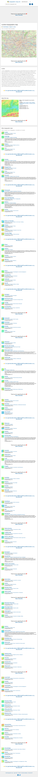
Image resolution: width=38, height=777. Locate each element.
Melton (20, 529)
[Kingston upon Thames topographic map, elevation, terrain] (3, 564)
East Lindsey (20, 749)
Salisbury (14, 358)
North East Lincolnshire (17, 327)
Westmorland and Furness (17, 557)
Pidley (6, 760)
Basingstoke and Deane (21, 514)
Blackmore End (8, 713)
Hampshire (15, 191)
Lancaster (7, 450)
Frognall (6, 466)
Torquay (6, 224)
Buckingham (7, 552)
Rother (19, 710)
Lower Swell (7, 677)
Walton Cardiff (8, 591)
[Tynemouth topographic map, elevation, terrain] (3, 319)
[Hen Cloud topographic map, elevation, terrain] (3, 404)
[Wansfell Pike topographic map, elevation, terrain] (3, 559)
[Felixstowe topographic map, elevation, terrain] (3, 342)
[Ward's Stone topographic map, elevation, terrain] (3, 580)
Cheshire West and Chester (17, 377)
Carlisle (14, 478)
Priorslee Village (8, 233)
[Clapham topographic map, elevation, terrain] (3, 251)
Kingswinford (7, 454)
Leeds (6, 458)
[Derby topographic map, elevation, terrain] (3, 568)
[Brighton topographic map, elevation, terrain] (3, 145)
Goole (6, 330)
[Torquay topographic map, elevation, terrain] (3, 225)
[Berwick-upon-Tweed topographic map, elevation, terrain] (3, 346)
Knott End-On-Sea (9, 298)
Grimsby (6, 326)
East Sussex (15, 710)
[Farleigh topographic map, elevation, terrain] (3, 303)
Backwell (20, 303)
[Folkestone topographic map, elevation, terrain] (3, 428)
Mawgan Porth (8, 167)
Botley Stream (8, 704)
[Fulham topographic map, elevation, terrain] (3, 408)
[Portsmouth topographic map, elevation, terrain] (3, 193)
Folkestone (7, 427)
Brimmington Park (8, 606)
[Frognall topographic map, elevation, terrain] (3, 467)
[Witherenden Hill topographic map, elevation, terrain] (3, 710)
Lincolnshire (15, 467)
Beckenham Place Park (9, 602)
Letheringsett (8, 611)
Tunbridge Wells (17, 198)
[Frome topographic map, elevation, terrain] (3, 541)
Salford (14, 280)
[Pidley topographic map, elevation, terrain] (3, 761)
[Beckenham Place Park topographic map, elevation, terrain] (3, 603)
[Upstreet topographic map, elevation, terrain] (3, 729)
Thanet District (17, 753)
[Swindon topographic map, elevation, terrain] (3, 162)
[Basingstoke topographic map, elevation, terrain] (3, 516)
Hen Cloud (7, 403)
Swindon (6, 159)
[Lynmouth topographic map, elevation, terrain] (3, 690)
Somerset (14, 541)
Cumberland (15, 662)
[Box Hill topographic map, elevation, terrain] (3, 284)
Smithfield (7, 477)
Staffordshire (15, 404)
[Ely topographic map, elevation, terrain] (3, 371)
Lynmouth (7, 689)
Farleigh (6, 302)
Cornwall (14, 168)
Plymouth (7, 175)
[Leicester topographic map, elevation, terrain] (3, 400)
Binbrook (24, 749)
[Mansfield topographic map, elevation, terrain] (3, 737)
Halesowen (7, 423)
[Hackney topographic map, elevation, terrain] (3, 432)
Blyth (6, 505)
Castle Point (18, 307)
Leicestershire (15, 529)
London (6, 132)
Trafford (14, 256)
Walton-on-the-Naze (9, 220)
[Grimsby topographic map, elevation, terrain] (3, 327)
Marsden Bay (7, 756)
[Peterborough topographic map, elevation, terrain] (3, 438)
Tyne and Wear (15, 725)
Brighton (6, 144)
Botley (22, 616)
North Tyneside (15, 319)
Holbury (6, 229)
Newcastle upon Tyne (22, 725)
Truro (6, 171)
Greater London (15, 381)
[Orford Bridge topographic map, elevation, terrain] (3, 749)
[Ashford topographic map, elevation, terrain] (3, 627)
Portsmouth (7, 190)
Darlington (7, 294)
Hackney (6, 431)
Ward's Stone (7, 579)
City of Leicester (16, 400)
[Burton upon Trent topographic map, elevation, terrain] (3, 352)
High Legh (7, 489)
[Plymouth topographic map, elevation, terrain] (3, 178)
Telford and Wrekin (16, 234)
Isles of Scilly (7, 411)
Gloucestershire (15, 592)
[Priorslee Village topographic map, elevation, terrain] (3, 234)
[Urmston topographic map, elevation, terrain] (3, 256)
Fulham (6, 407)
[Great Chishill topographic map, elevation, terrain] (3, 686)
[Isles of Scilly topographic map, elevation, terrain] (3, 412)
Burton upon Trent (9, 349)
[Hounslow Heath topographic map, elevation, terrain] (3, 701)
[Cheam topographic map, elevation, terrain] (3, 245)
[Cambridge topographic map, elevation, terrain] (3, 139)
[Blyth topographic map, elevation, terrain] (3, 506)
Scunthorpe (7, 501)
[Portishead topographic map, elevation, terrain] (3, 323)
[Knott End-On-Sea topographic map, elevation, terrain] (3, 299)
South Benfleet (8, 306)
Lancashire (15, 299)
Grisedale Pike (8, 274)
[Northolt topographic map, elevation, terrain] (3, 486)
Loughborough (8, 532)
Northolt (6, 485)
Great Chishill (7, 685)
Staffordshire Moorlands (22, 404)
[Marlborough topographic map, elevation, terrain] (3, 358)
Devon (14, 176)
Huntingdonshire (21, 761)
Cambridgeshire (15, 271)
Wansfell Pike (7, 556)
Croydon (6, 380)
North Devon (18, 690)
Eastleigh (19, 616)
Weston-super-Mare (9, 536)
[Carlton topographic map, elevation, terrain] (3, 584)
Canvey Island (8, 630)
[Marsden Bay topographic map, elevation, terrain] (3, 757)
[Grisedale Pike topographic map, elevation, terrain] (3, 275)
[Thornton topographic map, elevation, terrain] (3, 658)
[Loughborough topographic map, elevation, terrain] (3, 533)
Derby (6, 567)
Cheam (6, 244)
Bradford (14, 658)
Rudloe (18, 284)
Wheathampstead (25, 714)
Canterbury (17, 729)
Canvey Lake (7, 642)
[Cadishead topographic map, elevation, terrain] (3, 280)
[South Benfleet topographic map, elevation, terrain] (3, 307)
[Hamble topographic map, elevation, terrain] (3, 616)
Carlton (6, 583)
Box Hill (6, 283)
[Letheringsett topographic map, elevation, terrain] (3, 612)
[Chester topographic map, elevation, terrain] (3, 377)
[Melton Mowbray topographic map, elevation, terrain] (3, 529)
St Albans (19, 714)
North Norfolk (18, 612)
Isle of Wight (15, 482)
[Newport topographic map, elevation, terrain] (3, 482)
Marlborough (7, 357)
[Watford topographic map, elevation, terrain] (3, 733)
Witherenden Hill (8, 709)
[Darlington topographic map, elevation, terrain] (3, 295)
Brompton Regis (19, 639)
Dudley (14, 455)
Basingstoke (7, 513)
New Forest (19, 230)
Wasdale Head (8, 661)
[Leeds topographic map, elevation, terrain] (3, 461)
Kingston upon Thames (9, 563)
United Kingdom (7, 133)
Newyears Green (8, 587)
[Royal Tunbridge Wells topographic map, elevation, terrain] (3, 198)
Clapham (6, 248)
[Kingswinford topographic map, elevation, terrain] (3, 455)
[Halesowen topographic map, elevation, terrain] (3, 424)
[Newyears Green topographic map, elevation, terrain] (3, 588)
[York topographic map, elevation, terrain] (3, 149)
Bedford (6, 201)
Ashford (6, 626)
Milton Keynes (8, 388)
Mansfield (7, 736)
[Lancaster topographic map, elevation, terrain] (3, 451)
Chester (6, 376)
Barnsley (14, 584)
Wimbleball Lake (8, 638)
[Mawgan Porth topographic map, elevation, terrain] (3, 168)
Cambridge (7, 136)
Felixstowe (7, 341)
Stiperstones (7, 665)
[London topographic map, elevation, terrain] (10, 108)
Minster (6, 752)
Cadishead (7, 279)
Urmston (6, 255)
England (11, 133)
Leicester (7, 399)
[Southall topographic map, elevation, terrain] (3, 682)
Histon (6, 270)
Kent (14, 198)
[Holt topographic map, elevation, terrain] (3, 510)
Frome (6, 540)
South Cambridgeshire (22, 271)
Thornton (7, 657)
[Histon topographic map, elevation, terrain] (3, 271)
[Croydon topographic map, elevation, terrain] (3, 383)
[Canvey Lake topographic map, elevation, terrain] (3, 643)
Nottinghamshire (16, 737)
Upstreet (7, 728)
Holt (5, 509)
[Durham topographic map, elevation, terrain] (3, 210)
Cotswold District (21, 678)
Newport (6, 481)
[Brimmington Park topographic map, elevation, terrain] (3, 607)
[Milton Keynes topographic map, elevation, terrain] (3, 389)
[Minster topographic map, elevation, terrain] (3, 753)
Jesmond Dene (8, 724)
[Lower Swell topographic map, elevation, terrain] (3, 678)
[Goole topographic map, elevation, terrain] (3, 331)
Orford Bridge (8, 748)
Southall (6, 681)
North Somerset (15, 303)
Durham (6, 209)
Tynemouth (7, 318)
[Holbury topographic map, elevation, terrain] (3, 230)
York (6, 148)
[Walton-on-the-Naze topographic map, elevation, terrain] (3, 221)
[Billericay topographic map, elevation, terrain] (3, 260)
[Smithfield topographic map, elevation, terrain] (3, 478)
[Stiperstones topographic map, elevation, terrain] (3, 666)
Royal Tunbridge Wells (9, 197)
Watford (6, 732)
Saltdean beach (8, 653)
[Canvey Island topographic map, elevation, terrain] (3, 633)
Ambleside (23, 557)
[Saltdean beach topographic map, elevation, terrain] (3, 654)
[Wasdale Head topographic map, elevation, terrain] (3, 662)
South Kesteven (20, 467)
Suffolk (14, 342)
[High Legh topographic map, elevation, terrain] (3, 490)
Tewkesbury (21, 592)
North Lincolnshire (16, 502)
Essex (14, 307)
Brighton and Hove (16, 145)
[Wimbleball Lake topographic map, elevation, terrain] (3, 639)
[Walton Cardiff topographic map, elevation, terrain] (3, 592)
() (27, 103)
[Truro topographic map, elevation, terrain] (3, 172)
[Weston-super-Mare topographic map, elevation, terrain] (3, 537)
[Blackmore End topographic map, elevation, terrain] (3, 714)
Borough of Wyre (20, 299)
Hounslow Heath (8, 700)
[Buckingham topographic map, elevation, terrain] (3, 553)
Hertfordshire (15, 714)
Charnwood (20, 533)
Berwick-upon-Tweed (9, 345)
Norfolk (14, 612)
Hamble (6, 615)
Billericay (7, 259)
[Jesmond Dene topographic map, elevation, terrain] (3, 725)
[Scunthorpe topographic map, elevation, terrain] (3, 502)
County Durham (15, 210)
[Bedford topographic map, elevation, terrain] (3, 204)
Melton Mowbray (8, 528)
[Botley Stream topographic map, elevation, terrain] (3, 705)
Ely (5, 368)
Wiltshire (14, 284)
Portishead (7, 322)
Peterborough (8, 435)
